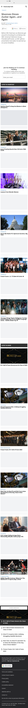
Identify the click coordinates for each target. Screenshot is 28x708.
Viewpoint (4, 10)
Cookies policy (5, 681)
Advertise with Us (6, 691)
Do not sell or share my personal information (13, 698)
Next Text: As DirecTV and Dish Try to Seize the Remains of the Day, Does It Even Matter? (14, 642)
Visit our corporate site (13, 661)
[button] (2, 6)
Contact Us (4, 695)
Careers (4, 688)
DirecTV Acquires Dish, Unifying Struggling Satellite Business (13, 635)
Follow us (16, 28)
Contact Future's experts (8, 675)
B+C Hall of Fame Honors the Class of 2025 (14, 622)
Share (5, 28)
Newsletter (23, 28)
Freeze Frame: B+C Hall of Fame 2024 (13, 650)
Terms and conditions (7, 672)
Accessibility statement (7, 685)
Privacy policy (5, 678)
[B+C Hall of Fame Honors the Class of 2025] (14, 617)
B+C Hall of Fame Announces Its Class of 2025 (13, 628)
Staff (4, 23)
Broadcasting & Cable (11, 23)
